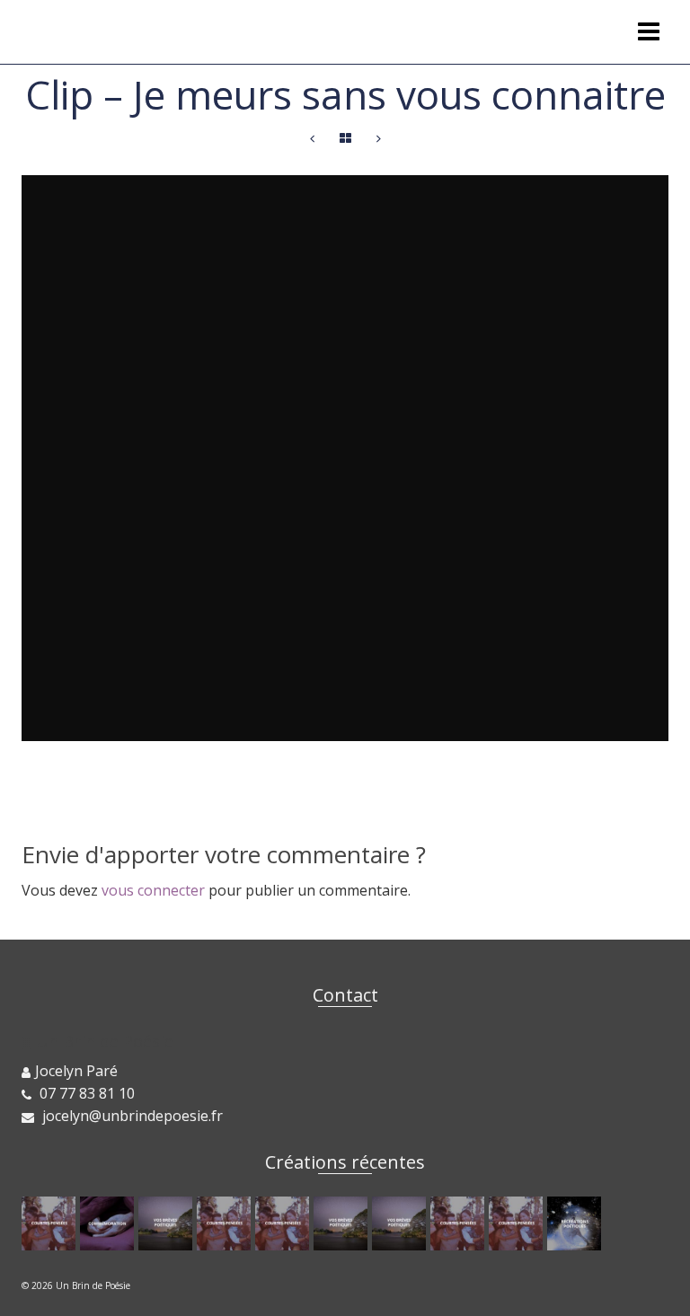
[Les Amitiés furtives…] (167, 1223)
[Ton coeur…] (576, 1223)
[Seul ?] (459, 1223)
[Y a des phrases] (51, 1223)
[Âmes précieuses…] (518, 1223)
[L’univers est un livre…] (378, 139)
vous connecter (153, 890)
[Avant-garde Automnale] (284, 1223)
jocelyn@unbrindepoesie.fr (131, 1116)
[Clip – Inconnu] (312, 139)
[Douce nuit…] (343, 1223)
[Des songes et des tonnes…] (401, 1223)
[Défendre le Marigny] (109, 1223)
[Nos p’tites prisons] (226, 1223)
